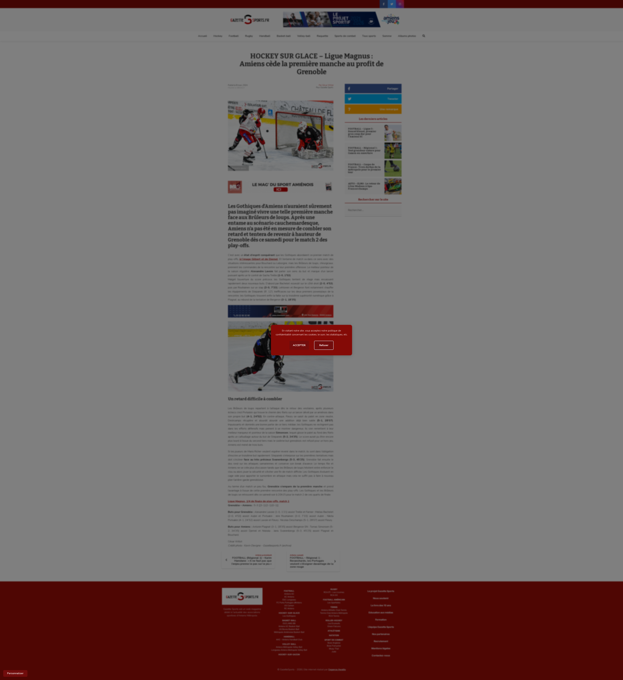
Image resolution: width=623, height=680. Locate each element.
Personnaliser (15, 673)
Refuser (323, 345)
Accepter (299, 345)
